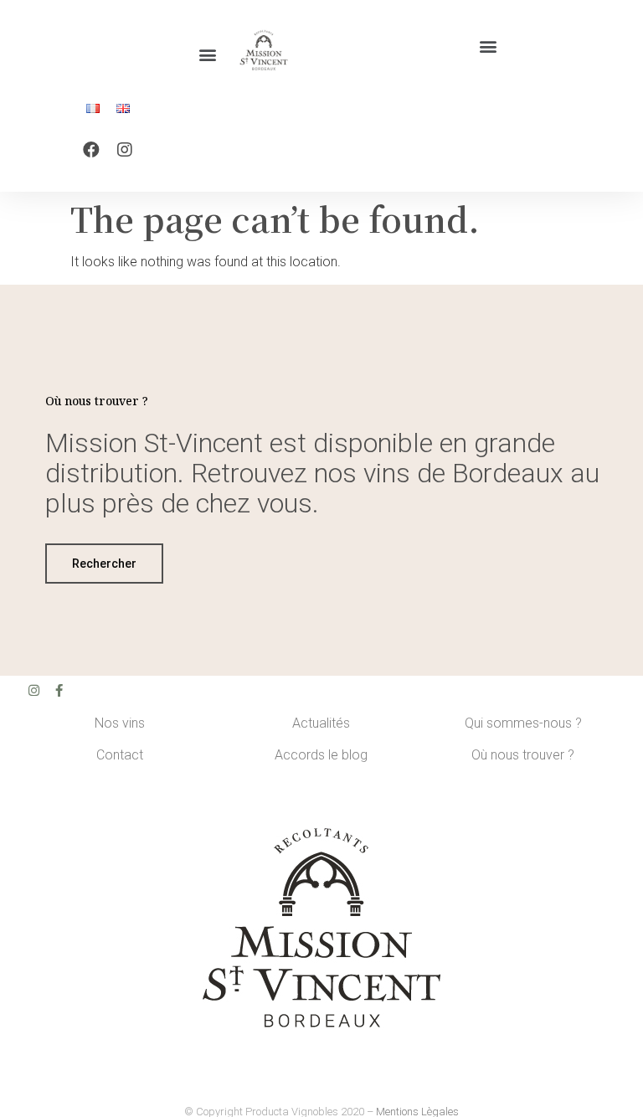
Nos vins (120, 723)
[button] (208, 55)
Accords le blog (321, 755)
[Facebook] (91, 150)
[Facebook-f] (59, 690)
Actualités (321, 723)
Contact (119, 755)
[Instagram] (124, 150)
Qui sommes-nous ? (523, 723)
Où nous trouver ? (522, 755)
